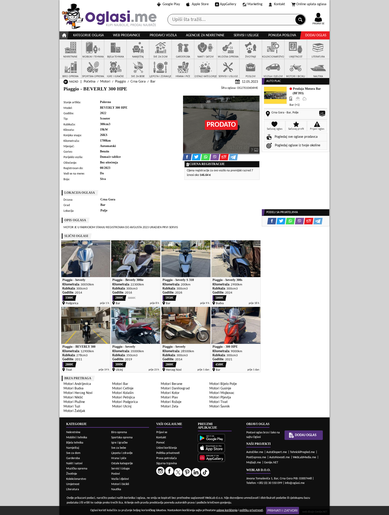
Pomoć (160, 442)
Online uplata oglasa (311, 4)
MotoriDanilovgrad (175, 388)
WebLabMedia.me (304, 457)
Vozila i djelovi (120, 479)
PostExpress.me (256, 457)
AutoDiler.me (254, 452)
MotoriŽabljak (74, 411)
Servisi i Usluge (120, 468)
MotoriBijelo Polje (223, 384)
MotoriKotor (170, 393)
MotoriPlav (169, 397)
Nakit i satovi (74, 463)
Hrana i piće (118, 458)
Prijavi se (161, 432)
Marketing (254, 4)
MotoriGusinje (220, 388)
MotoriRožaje (171, 402)
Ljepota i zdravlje (122, 453)
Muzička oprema (76, 468)
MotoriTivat (218, 402)
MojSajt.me (253, 462)
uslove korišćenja (226, 510)
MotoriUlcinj (121, 406)
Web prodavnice (126, 35)
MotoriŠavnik (219, 406)
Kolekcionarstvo (76, 479)
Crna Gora (138, 81)
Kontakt (279, 4)
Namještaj (72, 448)
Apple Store (200, 4)
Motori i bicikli (120, 484)
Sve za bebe (118, 448)
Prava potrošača (166, 458)
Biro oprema (119, 432)
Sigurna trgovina (166, 463)
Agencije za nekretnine (205, 35)
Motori (105, 81)
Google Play (171, 4)
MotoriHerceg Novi (78, 393)
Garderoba (73, 458)
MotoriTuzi (71, 406)
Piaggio (120, 81)
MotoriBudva (73, 388)
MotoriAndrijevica (77, 384)
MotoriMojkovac (221, 393)
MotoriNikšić (73, 397)
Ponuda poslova (282, 35)
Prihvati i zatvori (282, 510)
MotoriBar (120, 384)
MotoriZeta (169, 406)
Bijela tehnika (74, 442)
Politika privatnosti (168, 453)
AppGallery (228, 4)
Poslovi (115, 474)
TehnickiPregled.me (302, 452)
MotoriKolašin (122, 393)
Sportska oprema (122, 437)
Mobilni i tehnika (76, 437)
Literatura (72, 489)
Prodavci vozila (163, 35)
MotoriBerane (171, 384)
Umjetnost (72, 484)
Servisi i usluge (246, 35)
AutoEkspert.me (276, 452)
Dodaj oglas (315, 35)
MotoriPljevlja (220, 397)
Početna (89, 81)
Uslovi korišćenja (166, 448)
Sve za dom (73, 453)
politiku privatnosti (251, 510)
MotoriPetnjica (123, 397)
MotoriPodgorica (125, 402)
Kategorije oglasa (88, 35)
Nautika (116, 489)
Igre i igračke (119, 442)
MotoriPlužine (74, 402)
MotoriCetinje (122, 388)
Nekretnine (73, 432)
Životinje (71, 474)
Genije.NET (271, 462)
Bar (153, 81)
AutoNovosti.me (279, 457)
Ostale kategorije (122, 463)
